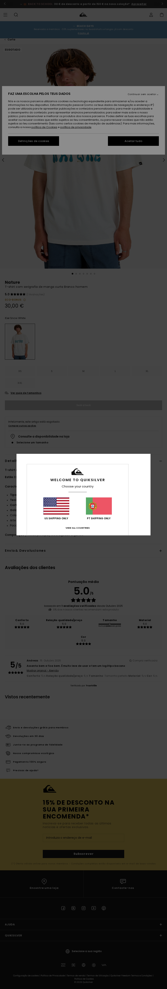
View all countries (78, 527)
